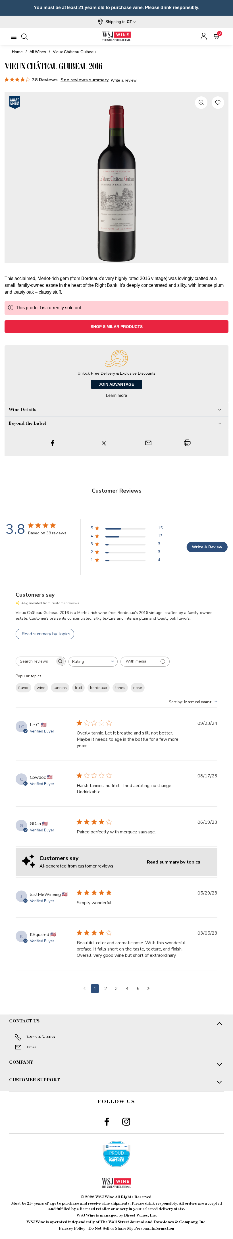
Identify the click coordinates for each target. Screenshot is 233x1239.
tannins (60, 687)
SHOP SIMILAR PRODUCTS (117, 326)
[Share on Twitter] (104, 443)
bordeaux (98, 687)
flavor (23, 687)
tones (120, 687)
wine (41, 687)
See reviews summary (85, 80)
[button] (116, 21)
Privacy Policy (72, 1228)
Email (32, 1047)
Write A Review (207, 547)
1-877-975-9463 (40, 1037)
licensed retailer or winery (104, 1209)
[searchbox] (35, 661)
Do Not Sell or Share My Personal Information (131, 1228)
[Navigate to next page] (148, 988)
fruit (78, 687)
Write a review (123, 80)
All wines (38, 51)
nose (137, 687)
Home (17, 51)
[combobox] (93, 662)
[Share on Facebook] (52, 443)
